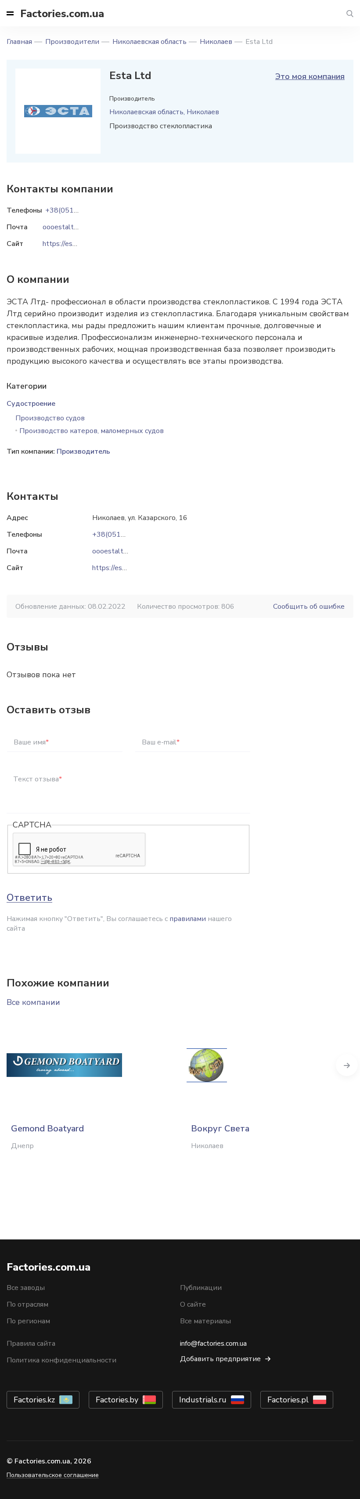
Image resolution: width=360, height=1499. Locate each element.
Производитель (83, 451)
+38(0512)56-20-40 (125, 534)
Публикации (201, 1288)
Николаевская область (149, 42)
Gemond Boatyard (47, 1128)
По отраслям (27, 1304)
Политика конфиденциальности (61, 1360)
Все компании (33, 1002)
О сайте (193, 1304)
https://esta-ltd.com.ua (127, 568)
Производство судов (50, 418)
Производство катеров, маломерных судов (91, 431)
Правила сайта (31, 1343)
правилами (187, 919)
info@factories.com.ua (213, 1343)
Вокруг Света (220, 1128)
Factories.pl (288, 1399)
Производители (72, 42)
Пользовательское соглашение (53, 1475)
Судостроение (31, 403)
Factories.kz (34, 1399)
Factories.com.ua (62, 14)
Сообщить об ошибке (309, 606)
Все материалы (205, 1321)
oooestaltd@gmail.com (128, 551)
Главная (19, 42)
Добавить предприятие (220, 1359)
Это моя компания (310, 76)
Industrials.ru (203, 1399)
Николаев (216, 42)
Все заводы (26, 1288)
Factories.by (117, 1399)
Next (347, 1065)
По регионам (28, 1321)
